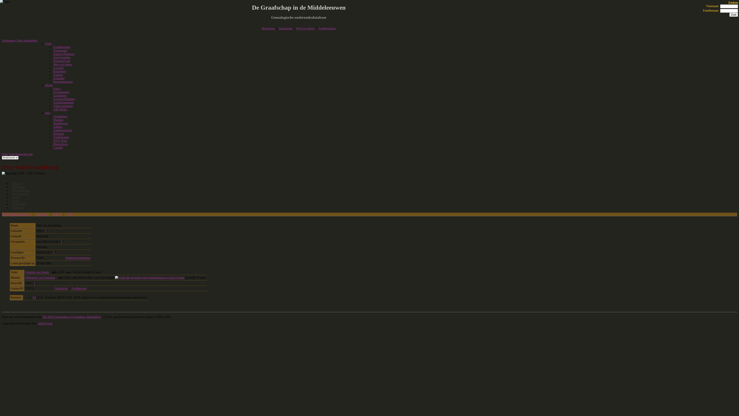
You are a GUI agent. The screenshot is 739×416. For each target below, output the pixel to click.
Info (47, 113)
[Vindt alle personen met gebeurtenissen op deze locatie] (149, 277)
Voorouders (19, 187)
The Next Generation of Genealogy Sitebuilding (71, 317)
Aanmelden (30, 40)
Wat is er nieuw (305, 28)
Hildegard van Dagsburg (40, 277)
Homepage (268, 28)
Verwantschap (20, 193)
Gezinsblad (61, 288)
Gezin (15, 200)
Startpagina (285, 28)
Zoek (19, 40)
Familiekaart (79, 288)
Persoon (17, 183)
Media (49, 85)
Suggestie (18, 207)
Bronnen (42, 214)
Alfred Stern (45, 323)
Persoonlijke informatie (16, 214)
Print (5, 154)
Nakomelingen (21, 190)
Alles (57, 214)
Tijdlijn (16, 197)
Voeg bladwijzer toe (20, 154)
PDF (70, 214)
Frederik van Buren (37, 272)
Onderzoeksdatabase (77, 257)
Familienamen (327, 28)
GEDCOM (19, 204)
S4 (34, 297)
